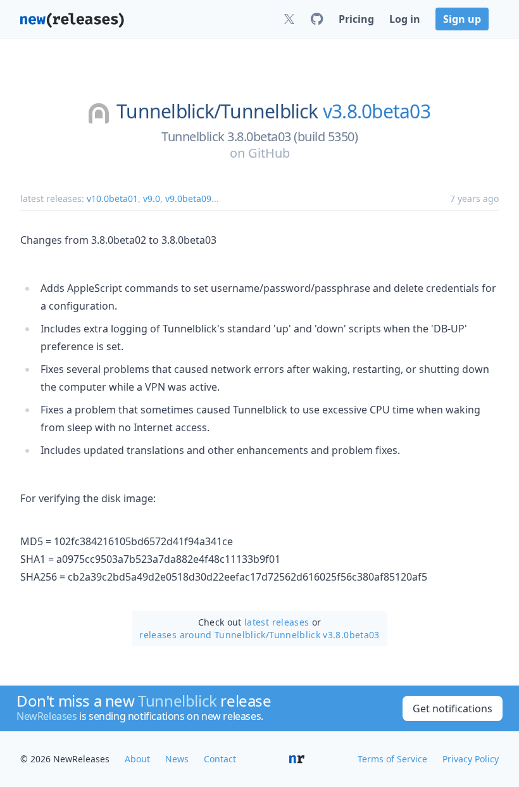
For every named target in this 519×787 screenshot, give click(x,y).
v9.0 (151, 198)
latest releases (276, 622)
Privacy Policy (470, 759)
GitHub (269, 152)
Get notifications (452, 708)
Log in (404, 19)
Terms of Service (392, 759)
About (137, 759)
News (177, 759)
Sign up (462, 19)
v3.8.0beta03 (376, 111)
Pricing (356, 19)
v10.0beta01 (112, 198)
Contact (220, 759)
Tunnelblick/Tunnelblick (217, 111)
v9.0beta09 (188, 198)
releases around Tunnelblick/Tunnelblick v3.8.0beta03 (259, 635)
